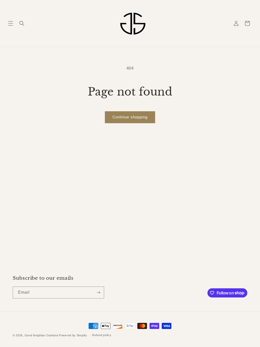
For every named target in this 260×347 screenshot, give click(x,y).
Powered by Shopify (73, 335)
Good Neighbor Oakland (41, 335)
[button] (10, 23)
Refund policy (101, 335)
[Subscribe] (98, 292)
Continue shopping (130, 117)
